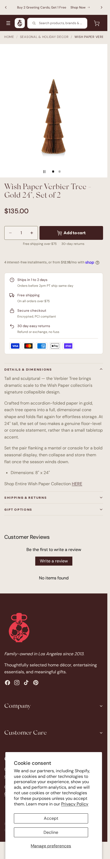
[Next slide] (101, 7)
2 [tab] (59, 171)
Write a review (54, 561)
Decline (51, 832)
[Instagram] (17, 683)
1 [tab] (53, 171)
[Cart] (97, 23)
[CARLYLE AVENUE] (20, 23)
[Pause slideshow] (44, 171)
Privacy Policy (74, 804)
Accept (51, 818)
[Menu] (8, 23)
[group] (53, 110)
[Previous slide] (6, 7)
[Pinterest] (36, 683)
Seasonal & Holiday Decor (44, 37)
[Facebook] (7, 683)
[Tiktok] (26, 683)
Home (9, 37)
